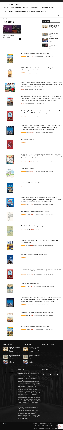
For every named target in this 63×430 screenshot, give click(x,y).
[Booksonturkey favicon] (13, 4)
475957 (28, 142)
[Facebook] (50, 1)
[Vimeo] (57, 1)
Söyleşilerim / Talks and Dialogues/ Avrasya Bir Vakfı (54, 45)
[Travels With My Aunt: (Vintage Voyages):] (10, 231)
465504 (28, 315)
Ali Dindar (6, 424)
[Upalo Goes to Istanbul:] (10, 173)
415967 (28, 286)
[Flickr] (50, 374)
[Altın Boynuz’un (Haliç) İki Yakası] (45, 34)
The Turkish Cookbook (27, 139)
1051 (27, 161)
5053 (27, 132)
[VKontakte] (57, 374)
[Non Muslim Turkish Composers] (12, 29)
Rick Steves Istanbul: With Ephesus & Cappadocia (35, 53)
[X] (55, 1)
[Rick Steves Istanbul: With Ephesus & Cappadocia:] (10, 58)
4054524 (28, 229)
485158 (28, 56)
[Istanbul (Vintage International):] (10, 288)
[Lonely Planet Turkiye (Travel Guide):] (10, 188)
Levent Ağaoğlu (6, 39)
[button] (58, 15)
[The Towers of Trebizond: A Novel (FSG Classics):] (10, 217)
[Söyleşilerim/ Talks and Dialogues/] (45, 40)
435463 (28, 116)
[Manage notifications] (59, 426)
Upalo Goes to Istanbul (27, 168)
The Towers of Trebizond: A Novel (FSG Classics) (35, 211)
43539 (27, 73)
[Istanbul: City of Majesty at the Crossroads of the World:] (10, 317)
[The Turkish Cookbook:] (10, 145)
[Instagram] (53, 1)
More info (51, 56)
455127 (28, 257)
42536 (27, 245)
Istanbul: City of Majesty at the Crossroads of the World (37, 312)
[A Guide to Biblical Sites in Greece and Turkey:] (10, 260)
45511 (27, 204)
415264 (28, 214)
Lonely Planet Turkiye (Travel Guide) (31, 183)
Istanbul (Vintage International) (30, 283)
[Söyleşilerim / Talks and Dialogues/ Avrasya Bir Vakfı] (45, 45)
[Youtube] (59, 1)
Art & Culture (6, 32)
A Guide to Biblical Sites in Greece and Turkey (34, 254)
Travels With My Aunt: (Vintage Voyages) (33, 226)
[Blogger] (43, 374)
